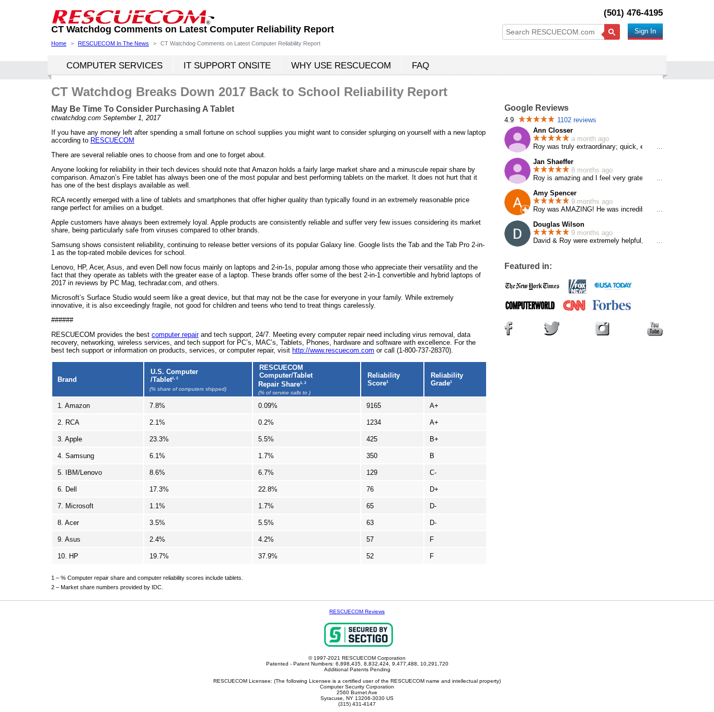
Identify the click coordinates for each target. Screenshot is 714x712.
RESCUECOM (112, 140)
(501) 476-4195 (633, 13)
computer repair (175, 335)
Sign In (645, 31)
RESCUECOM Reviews (357, 611)
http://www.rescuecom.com (333, 350)
